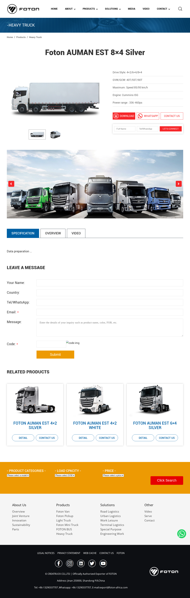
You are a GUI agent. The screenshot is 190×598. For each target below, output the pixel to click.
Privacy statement (68, 553)
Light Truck (63, 520)
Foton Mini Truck (67, 525)
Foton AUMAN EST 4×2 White (95, 425)
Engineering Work (112, 534)
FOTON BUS (64, 529)
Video (146, 8)
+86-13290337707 (48, 587)
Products (89, 8)
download (127, 115)
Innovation (19, 520)
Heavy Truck (64, 534)
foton (121, 553)
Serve (148, 516)
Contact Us (47, 437)
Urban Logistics (110, 516)
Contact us (172, 115)
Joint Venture (21, 516)
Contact (162, 8)
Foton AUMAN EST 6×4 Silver (155, 425)
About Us (19, 505)
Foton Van (63, 511)
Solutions (111, 8)
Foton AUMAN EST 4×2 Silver (35, 425)
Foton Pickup (64, 516)
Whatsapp (151, 115)
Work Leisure (109, 520)
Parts (15, 529)
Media (131, 8)
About (69, 8)
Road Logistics (109, 511)
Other (148, 505)
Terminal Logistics (112, 525)
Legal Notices (45, 553)
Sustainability (21, 525)
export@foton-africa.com (114, 587)
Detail (23, 437)
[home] (23, 9)
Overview (18, 511)
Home (54, 8)
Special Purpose (110, 529)
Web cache (89, 553)
